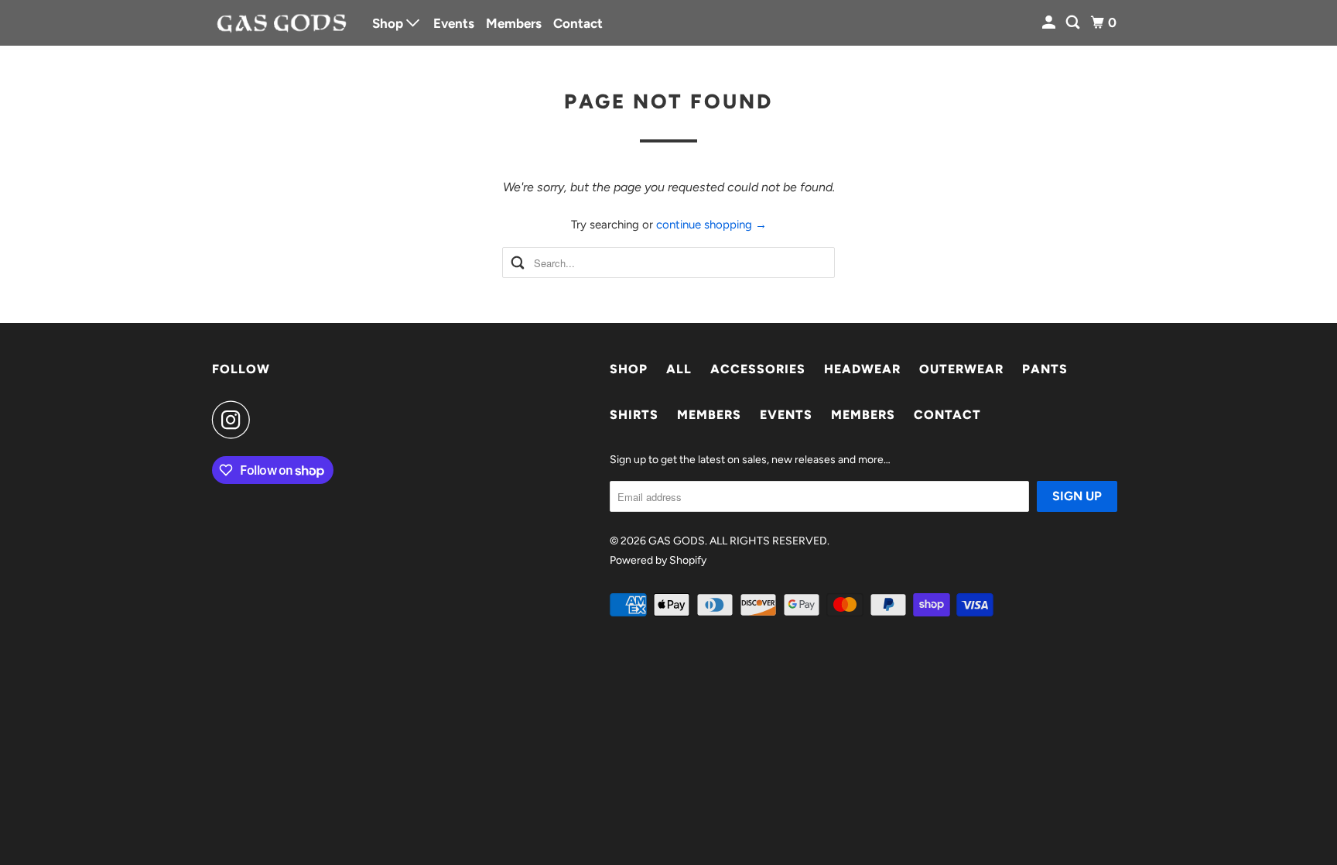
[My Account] (1050, 23)
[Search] (1074, 23)
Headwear (862, 369)
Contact (578, 23)
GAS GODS (676, 540)
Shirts (634, 414)
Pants (1045, 369)
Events (453, 23)
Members (514, 23)
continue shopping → (711, 225)
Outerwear (961, 369)
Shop (389, 23)
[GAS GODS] (281, 22)
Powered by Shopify (658, 560)
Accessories (757, 369)
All (679, 369)
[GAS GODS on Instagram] (235, 419)
